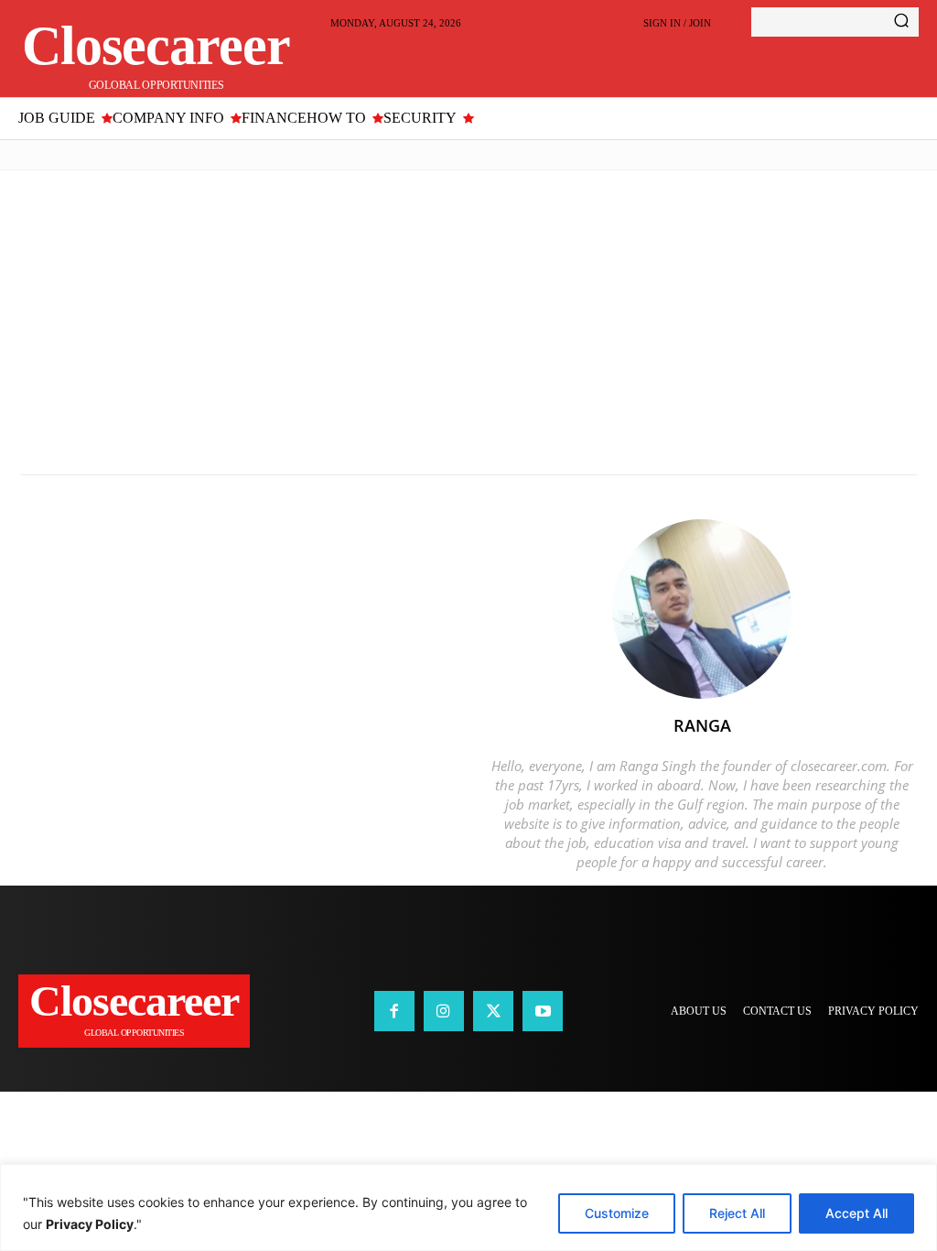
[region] (468, 1207)
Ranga (702, 725)
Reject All (737, 1213)
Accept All (856, 1213)
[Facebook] (394, 1011)
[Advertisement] (468, 322)
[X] (493, 1011)
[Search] (901, 22)
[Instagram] (444, 1011)
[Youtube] (542, 1011)
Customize (617, 1213)
